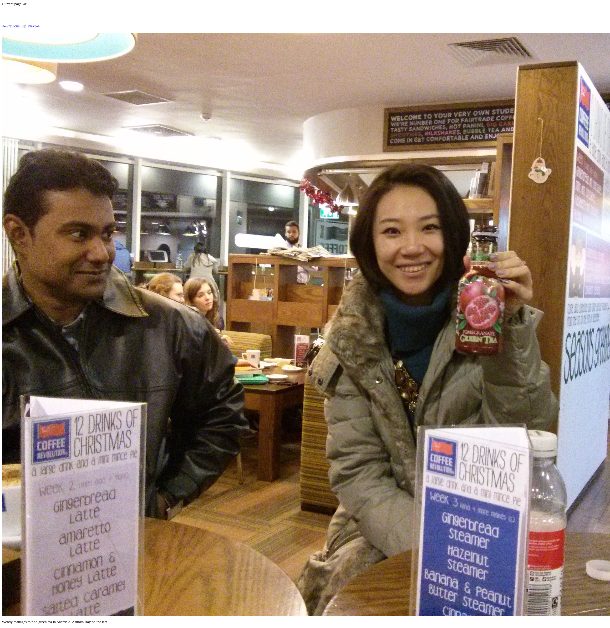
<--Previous (11, 26)
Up (23, 26)
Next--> (34, 26)
